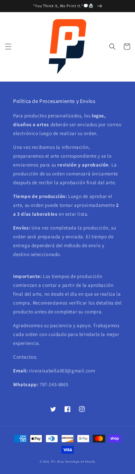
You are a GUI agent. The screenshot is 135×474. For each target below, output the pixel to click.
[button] (8, 46)
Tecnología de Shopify (80, 461)
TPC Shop (57, 461)
